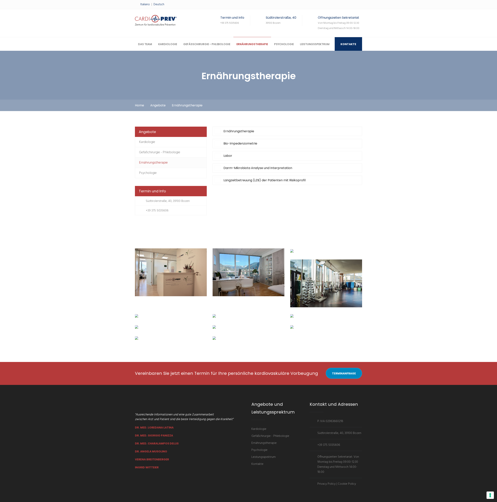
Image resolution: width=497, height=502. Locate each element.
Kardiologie (167, 44)
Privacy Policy (326, 483)
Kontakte (348, 44)
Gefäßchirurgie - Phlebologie (206, 44)
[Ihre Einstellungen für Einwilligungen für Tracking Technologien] (490, 495)
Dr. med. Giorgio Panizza (154, 435)
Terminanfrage (344, 373)
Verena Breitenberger (152, 459)
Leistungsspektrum (314, 44)
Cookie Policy (347, 483)
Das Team (145, 44)
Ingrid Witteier (147, 467)
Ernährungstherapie (252, 44)
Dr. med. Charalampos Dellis (157, 443)
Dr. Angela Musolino (151, 451)
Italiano (145, 4)
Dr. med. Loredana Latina (154, 427)
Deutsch (159, 4)
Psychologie (284, 44)
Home (139, 105)
